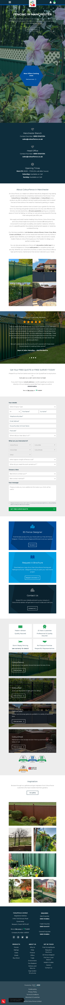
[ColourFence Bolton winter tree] (20, 839)
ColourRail (38, 445)
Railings (16, 950)
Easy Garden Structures (32, 972)
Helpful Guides (48, 962)
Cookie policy (32, 989)
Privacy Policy (32, 992)
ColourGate (13, 450)
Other (12, 455)
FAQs (32, 950)
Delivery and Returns (32, 967)
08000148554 (32, 386)
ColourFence (14, 445)
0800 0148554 (44, 919)
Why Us (32, 947)
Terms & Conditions (32, 994)
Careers (48, 965)
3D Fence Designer (48, 955)
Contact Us (48, 968)
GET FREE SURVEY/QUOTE (19, 509)
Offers (32, 955)
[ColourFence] (32, 814)
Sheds (16, 955)
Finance (32, 952)
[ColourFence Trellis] (45, 891)
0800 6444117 (44, 926)
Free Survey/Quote (48, 947)
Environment (32, 960)
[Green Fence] (32, 865)
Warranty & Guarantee (32, 997)
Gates (16, 952)
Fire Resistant (32, 963)
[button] (32, 29)
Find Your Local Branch (48, 958)
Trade (32, 958)
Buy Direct (16, 958)
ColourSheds (38, 450)
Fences (16, 947)
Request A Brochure (48, 951)
